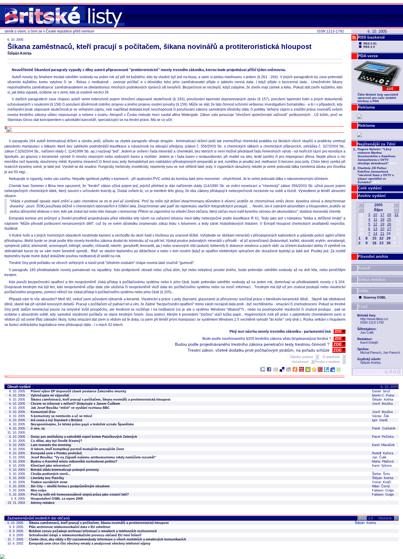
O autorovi (331, 357)
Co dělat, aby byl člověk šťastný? (56, 440)
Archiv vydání (372, 195)
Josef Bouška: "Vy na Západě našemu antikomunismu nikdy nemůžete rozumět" (93, 457)
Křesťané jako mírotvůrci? (51, 465)
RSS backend (371, 37)
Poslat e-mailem (328, 361)
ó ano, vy (38, 428)
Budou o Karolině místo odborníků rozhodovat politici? (74, 461)
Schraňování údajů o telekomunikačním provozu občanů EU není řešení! (85, 535)
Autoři (364, 267)
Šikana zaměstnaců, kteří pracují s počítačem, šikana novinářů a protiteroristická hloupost (101, 399)
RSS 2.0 (369, 46)
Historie (388, 518)
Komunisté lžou (43, 412)
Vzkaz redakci (371, 279)
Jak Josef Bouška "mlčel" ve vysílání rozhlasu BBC (70, 407)
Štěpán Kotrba (19, 53)
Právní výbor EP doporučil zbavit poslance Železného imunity (78, 391)
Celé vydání (369, 188)
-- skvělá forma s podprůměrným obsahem (70, 486)
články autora (302, 357)
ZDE (338, 332)
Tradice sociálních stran (49, 482)
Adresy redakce (43, 502)
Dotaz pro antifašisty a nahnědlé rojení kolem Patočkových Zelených (84, 436)
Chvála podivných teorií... (50, 474)
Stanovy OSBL (374, 297)
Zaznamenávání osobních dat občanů (38, 518)
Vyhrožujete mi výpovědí (50, 395)
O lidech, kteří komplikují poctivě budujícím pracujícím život (77, 449)
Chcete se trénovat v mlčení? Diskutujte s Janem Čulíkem (75, 403)
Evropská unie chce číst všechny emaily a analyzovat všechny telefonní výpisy (89, 543)
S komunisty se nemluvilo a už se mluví (61, 416)
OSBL (363, 290)
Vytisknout (300, 361)
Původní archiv (373, 256)
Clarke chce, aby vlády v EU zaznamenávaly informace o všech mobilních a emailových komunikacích (107, 539)
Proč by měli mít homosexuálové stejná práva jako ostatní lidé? (80, 494)
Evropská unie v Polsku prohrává (56, 453)
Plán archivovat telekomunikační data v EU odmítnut (69, 527)
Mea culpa (38, 490)
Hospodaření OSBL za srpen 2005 (57, 498)
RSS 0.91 (370, 43)
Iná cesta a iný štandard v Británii (56, 420)
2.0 (366, 518)
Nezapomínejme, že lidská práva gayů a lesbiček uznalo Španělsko (82, 424)
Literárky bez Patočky (47, 478)
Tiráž (363, 306)
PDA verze (368, 55)
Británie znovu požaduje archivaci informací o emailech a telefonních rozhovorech (93, 531)
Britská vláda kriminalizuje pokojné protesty (65, 469)
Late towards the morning (51, 445)
